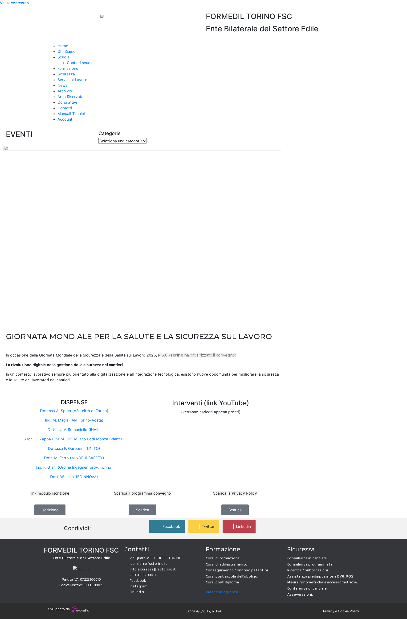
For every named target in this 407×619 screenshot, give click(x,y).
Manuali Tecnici (71, 113)
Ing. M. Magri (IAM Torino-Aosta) (74, 420)
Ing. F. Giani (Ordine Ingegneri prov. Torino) (74, 467)
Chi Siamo (66, 51)
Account (64, 119)
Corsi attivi (67, 102)
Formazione (67, 68)
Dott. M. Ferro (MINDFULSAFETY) (74, 457)
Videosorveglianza (222, 592)
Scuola (63, 57)
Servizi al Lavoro (72, 79)
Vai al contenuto (14, 2)
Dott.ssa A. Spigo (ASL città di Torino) (74, 410)
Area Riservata (70, 96)
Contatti (64, 108)
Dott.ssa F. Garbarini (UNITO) (74, 448)
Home (62, 45)
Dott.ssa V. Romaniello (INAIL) (74, 429)
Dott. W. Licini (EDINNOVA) (74, 476)
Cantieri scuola (80, 62)
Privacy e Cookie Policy (341, 611)
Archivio (64, 91)
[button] (203, 40)
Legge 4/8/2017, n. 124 (203, 611)
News (62, 85)
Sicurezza (66, 74)
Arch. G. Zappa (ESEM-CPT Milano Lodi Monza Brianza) (74, 439)
